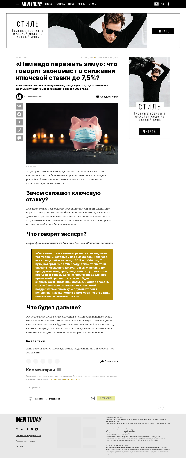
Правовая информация (25, 441)
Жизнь (18, 57)
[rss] (17, 429)
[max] (36, 429)
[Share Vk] (19, 106)
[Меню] (17, 4)
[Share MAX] (19, 114)
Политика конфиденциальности (28, 436)
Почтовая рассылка (156, 4)
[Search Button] (162, 4)
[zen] (31, 429)
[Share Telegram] (19, 122)
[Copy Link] (19, 130)
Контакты (19, 446)
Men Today (32, 4)
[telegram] (27, 429)
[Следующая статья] (93, 407)
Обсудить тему (109, 96)
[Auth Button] (168, 4)
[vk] (22, 429)
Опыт (25, 57)
